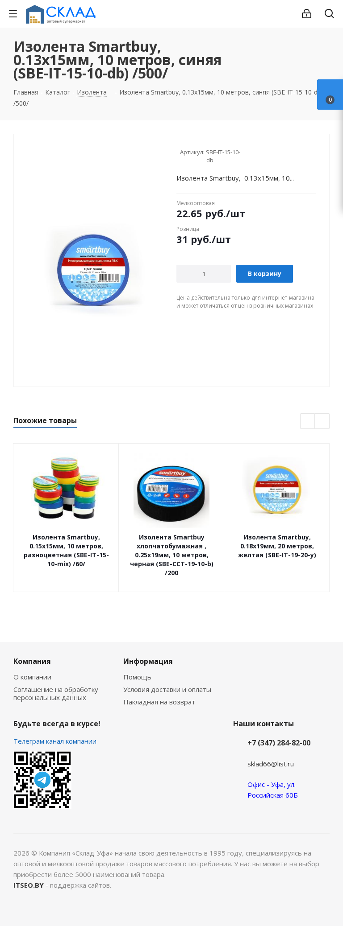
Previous (308, 421)
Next (322, 421)
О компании (32, 676)
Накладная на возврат (159, 701)
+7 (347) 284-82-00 (278, 743)
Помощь (137, 676)
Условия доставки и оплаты (167, 689)
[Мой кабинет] (306, 13)
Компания (32, 661)
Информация (148, 661)
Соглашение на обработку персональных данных (55, 693)
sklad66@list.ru (270, 763)
